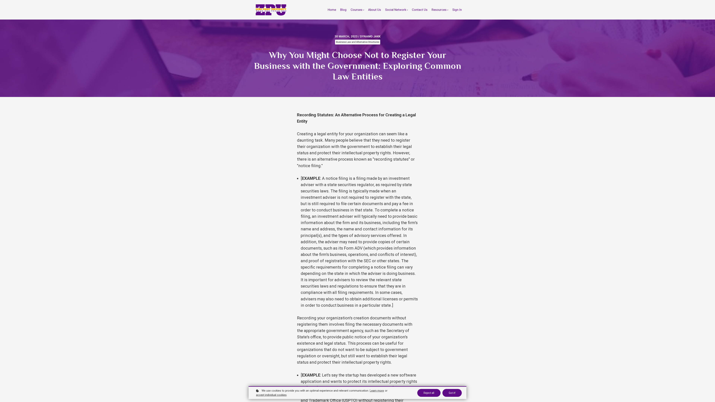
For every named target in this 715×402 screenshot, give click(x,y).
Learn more (377, 390)
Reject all (429, 392)
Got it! (452, 392)
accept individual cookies (271, 395)
